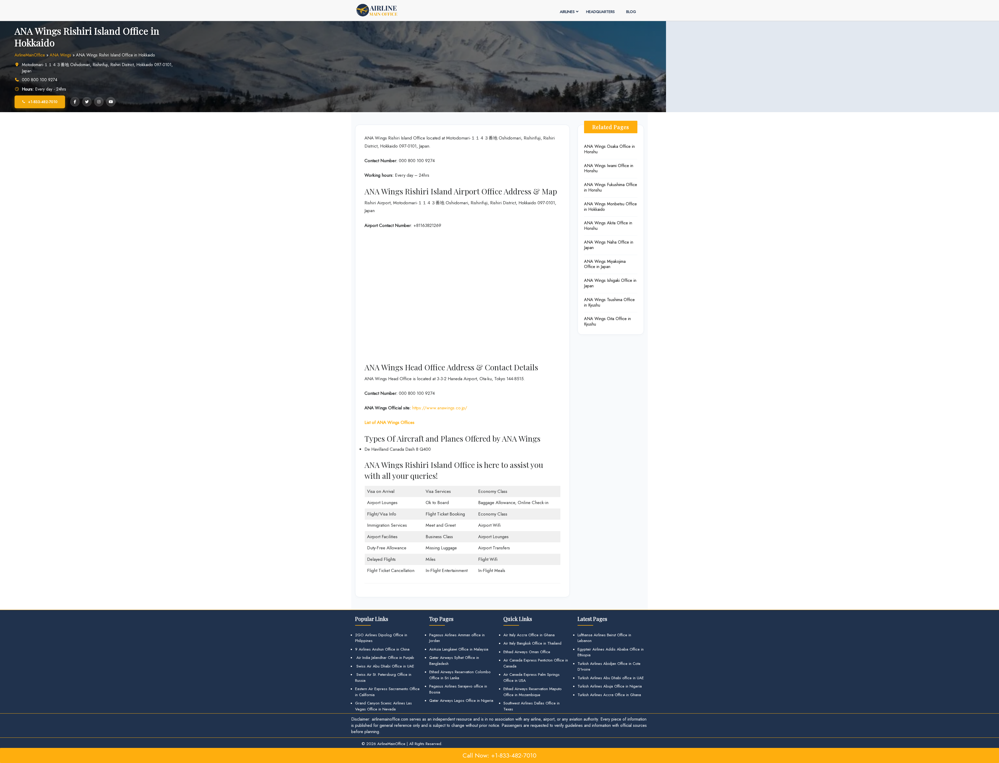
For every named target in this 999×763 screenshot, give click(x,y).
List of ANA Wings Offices (389, 422)
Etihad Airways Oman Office (526, 652)
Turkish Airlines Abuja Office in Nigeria (610, 686)
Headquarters (600, 12)
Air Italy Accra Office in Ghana (529, 635)
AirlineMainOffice (30, 55)
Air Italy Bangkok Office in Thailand (532, 643)
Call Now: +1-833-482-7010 (499, 755)
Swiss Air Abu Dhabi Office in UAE (384, 666)
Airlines (567, 12)
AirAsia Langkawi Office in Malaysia (458, 649)
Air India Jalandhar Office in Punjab (384, 657)
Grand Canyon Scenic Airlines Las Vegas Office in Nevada (383, 706)
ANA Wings (60, 55)
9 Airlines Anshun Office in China (382, 649)
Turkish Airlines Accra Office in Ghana (609, 695)
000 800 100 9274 (39, 80)
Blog (631, 12)
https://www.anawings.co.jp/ (439, 408)
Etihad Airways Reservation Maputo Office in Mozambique (532, 692)
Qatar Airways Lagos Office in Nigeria (461, 700)
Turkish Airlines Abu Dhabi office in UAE (611, 678)
